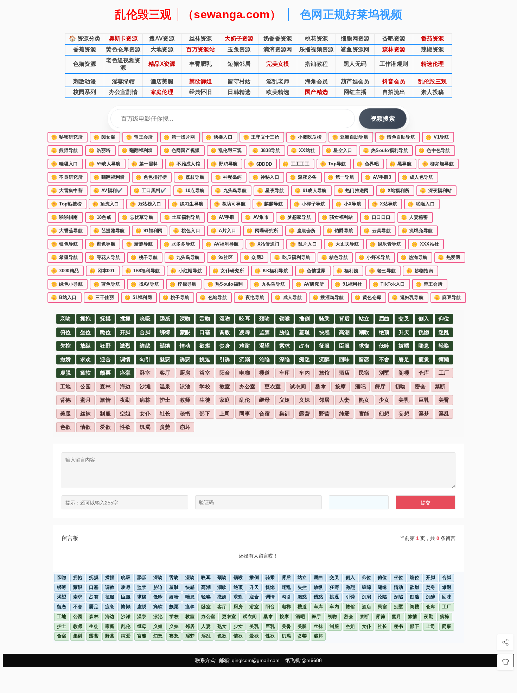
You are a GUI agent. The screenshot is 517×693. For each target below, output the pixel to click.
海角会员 (316, 81)
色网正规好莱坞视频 (351, 14)
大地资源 (162, 49)
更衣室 (272, 386)
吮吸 (145, 319)
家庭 (224, 400)
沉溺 (244, 359)
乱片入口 (303, 244)
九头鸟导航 (231, 190)
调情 (125, 359)
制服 (105, 414)
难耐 (244, 346)
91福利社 (348, 284)
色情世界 (312, 271)
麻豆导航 (447, 297)
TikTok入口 (388, 284)
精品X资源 (161, 64)
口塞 (204, 332)
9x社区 (221, 257)
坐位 (85, 332)
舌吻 (204, 319)
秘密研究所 (67, 137)
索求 (284, 346)
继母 (264, 400)
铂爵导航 (339, 231)
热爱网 (449, 257)
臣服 (344, 346)
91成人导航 (311, 190)
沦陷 (264, 359)
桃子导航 (144, 257)
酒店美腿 (162, 81)
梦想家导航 (295, 217)
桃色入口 (186, 231)
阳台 (224, 373)
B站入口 (64, 297)
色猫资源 (84, 64)
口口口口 (377, 217)
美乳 (403, 400)
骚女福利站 (337, 217)
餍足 (403, 359)
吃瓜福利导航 (292, 257)
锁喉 (284, 319)
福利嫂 (347, 271)
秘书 (185, 414)
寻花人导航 (104, 257)
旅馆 (324, 373)
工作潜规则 (393, 64)
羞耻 (304, 332)
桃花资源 (316, 39)
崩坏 (185, 427)
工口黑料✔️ (150, 190)
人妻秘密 (414, 217)
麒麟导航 (269, 204)
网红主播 (355, 92)
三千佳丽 (100, 297)
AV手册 (223, 217)
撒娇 (65, 359)
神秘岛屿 (228, 177)
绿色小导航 (67, 284)
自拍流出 (393, 92)
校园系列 (84, 92)
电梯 (244, 373)
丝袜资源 (200, 39)
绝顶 (384, 332)
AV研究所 (309, 284)
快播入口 (218, 137)
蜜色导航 (102, 244)
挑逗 (204, 359)
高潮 (344, 332)
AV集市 (257, 217)
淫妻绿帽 (123, 81)
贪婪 (165, 427)
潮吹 (364, 332)
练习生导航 (187, 204)
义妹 (304, 400)
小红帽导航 (186, 271)
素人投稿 (432, 92)
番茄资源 (432, 39)
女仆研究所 (228, 271)
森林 (105, 386)
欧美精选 (277, 92)
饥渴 (145, 427)
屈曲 (384, 319)
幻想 (384, 414)
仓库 (424, 373)
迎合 (105, 359)
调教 (224, 332)
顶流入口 (105, 204)
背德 (65, 400)
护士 (165, 400)
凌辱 (244, 332)
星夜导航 (270, 190)
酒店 (344, 373)
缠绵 (145, 346)
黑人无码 (355, 64)
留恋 (364, 359)
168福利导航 (142, 271)
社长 (165, 414)
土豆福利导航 (182, 217)
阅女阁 (104, 137)
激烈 (125, 346)
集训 (284, 414)
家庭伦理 (162, 92)
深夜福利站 (436, 190)
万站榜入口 (145, 204)
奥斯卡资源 (123, 39)
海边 (125, 386)
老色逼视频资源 (123, 64)
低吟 (384, 346)
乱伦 (244, 400)
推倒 (304, 319)
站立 (364, 319)
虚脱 (65, 373)
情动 (185, 346)
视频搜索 (383, 118)
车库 (284, 373)
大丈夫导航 (343, 244)
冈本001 (102, 271)
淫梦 (424, 414)
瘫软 (85, 373)
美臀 (444, 400)
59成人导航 (105, 164)
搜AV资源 (161, 39)
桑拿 (320, 386)
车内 (304, 373)
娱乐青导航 (385, 244)
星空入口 (338, 150)
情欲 (85, 427)
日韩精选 (239, 92)
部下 (204, 414)
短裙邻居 (239, 64)
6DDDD (260, 164)
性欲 (125, 427)
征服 (324, 346)
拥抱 (85, 319)
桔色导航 (334, 257)
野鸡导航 (224, 164)
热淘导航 (414, 257)
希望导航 (64, 257)
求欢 (85, 359)
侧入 (424, 319)
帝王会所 (139, 137)
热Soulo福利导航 (385, 150)
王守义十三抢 (261, 137)
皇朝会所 (302, 231)
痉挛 (125, 373)
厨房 (185, 373)
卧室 (145, 373)
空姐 (125, 414)
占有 (304, 346)
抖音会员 (393, 81)
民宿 (364, 373)
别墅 (384, 373)
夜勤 (125, 400)
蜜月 (85, 400)
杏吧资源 (393, 39)
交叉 (403, 319)
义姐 (284, 400)
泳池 (185, 386)
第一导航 (341, 177)
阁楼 (403, 373)
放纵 (85, 346)
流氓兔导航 (417, 231)
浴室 (204, 373)
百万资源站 (200, 49)
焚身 (224, 346)
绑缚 (165, 332)
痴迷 (304, 359)
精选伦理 (432, 64)
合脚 (145, 332)
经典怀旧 (200, 92)
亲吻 (65, 319)
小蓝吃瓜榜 (305, 137)
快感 (324, 332)
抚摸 (105, 319)
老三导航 (382, 271)
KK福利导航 (271, 271)
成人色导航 (417, 177)
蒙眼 (185, 332)
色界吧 (368, 164)
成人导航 (288, 297)
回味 (344, 359)
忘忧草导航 (137, 217)
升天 (403, 332)
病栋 (145, 400)
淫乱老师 (277, 81)
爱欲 (105, 427)
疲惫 (424, 359)
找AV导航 (144, 284)
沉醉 (324, 359)
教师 (185, 400)
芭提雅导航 (109, 231)
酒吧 (360, 386)
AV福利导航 (221, 244)
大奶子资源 (239, 39)
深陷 (284, 359)
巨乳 (424, 400)
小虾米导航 (374, 257)
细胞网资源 (355, 39)
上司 (224, 414)
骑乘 (324, 319)
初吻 (400, 386)
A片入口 (223, 231)
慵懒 (444, 359)
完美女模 (277, 64)
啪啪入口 (421, 204)
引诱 (224, 359)
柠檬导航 (183, 284)
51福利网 (138, 297)
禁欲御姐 (200, 81)
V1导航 (437, 137)
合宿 (264, 414)
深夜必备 (303, 177)
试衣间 (298, 386)
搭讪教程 (316, 64)
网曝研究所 (262, 231)
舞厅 (380, 386)
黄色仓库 (368, 297)
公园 (85, 386)
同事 (244, 414)
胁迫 (284, 332)
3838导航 (266, 150)
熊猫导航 (64, 150)
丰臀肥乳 (200, 64)
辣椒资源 (432, 49)
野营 (324, 414)
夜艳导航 (250, 297)
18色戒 (100, 217)
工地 (65, 386)
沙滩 (145, 386)
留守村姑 (239, 81)
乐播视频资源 (316, 49)
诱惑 (185, 359)
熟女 (364, 400)
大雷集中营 (67, 190)
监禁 (264, 332)
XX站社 (303, 150)
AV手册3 (378, 177)
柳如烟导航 (438, 164)
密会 (420, 386)
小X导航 (348, 204)
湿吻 (224, 319)
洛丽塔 (100, 150)
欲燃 (204, 346)
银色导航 (64, 244)
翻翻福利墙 (137, 150)
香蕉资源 (84, 49)
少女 (384, 400)
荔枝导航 (190, 177)
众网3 (253, 257)
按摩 (340, 386)
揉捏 (125, 319)
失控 (65, 346)
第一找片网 (179, 137)
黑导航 (400, 164)
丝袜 (85, 414)
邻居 (324, 400)
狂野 (105, 346)
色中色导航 (434, 150)
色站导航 (213, 297)
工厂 (444, 373)
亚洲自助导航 (350, 137)
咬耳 (244, 319)
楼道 (264, 373)
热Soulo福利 (225, 284)
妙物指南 (419, 271)
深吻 (185, 319)
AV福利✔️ (108, 190)
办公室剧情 (123, 92)
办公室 (247, 386)
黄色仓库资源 (123, 49)
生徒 (204, 400)
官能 (364, 414)
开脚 (125, 332)
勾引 (145, 359)
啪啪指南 (64, 217)
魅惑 (165, 359)
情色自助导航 (397, 137)
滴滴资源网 (277, 49)
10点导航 (190, 190)
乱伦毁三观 (432, 81)
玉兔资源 (239, 49)
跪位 (105, 332)
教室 (224, 386)
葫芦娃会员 (355, 81)
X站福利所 (394, 190)
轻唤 (444, 346)
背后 (344, 319)
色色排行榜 (151, 177)
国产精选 (316, 92)
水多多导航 (179, 244)
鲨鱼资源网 (355, 49)
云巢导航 (377, 231)
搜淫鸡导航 (328, 297)
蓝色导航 (106, 284)
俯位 (65, 332)
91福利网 (149, 231)
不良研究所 (67, 177)
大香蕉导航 (67, 231)
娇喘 (403, 346)
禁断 (440, 386)
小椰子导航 (309, 204)
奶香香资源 (277, 39)
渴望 (264, 346)
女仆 (145, 414)
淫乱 (444, 414)
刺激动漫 (84, 81)
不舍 (384, 359)
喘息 (424, 346)
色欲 (65, 427)
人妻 (344, 400)
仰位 (444, 319)
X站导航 (384, 204)
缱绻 (165, 346)
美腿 (65, 414)
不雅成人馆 (184, 164)
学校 (204, 386)
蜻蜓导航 (139, 244)
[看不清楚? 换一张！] (359, 502)
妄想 (403, 414)
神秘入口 (265, 177)
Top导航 (333, 164)
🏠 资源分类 (85, 39)
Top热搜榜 (66, 204)
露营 (304, 414)
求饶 (364, 346)
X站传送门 (264, 244)
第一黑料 (144, 164)
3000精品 (65, 271)
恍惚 (424, 332)
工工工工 (295, 164)
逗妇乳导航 (407, 297)
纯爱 (344, 414)
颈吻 (264, 319)
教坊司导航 (229, 204)
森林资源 (393, 49)
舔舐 (165, 319)
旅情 (105, 400)
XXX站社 (425, 244)
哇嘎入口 (64, 164)
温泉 (165, 386)
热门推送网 (353, 190)
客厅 (165, 373)
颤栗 (105, 373)
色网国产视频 (182, 150)
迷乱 (444, 332)
